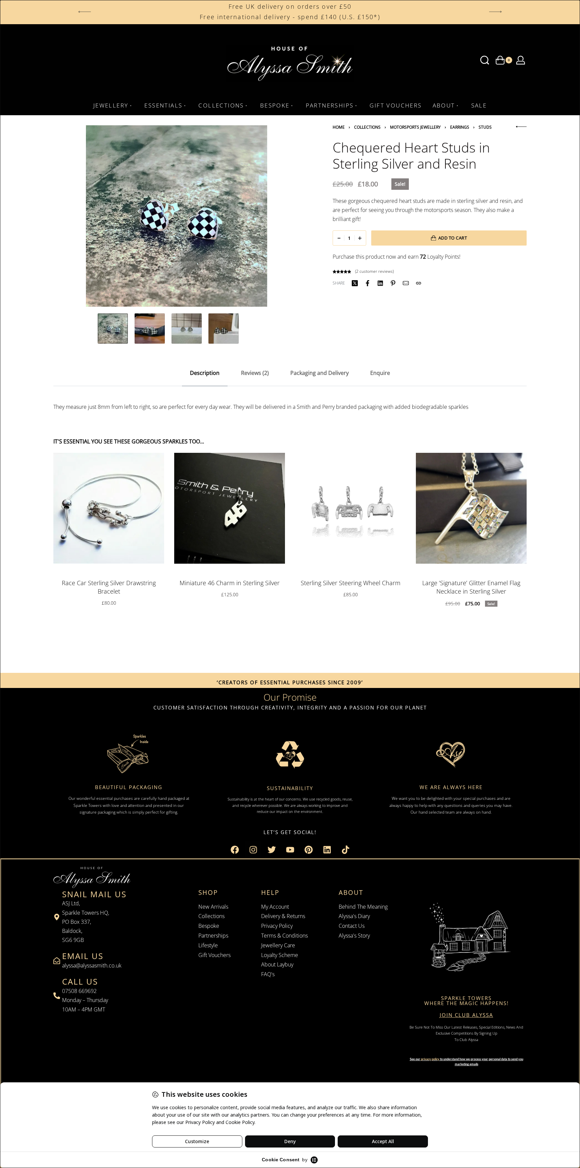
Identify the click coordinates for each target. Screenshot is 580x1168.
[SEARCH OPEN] (484, 60)
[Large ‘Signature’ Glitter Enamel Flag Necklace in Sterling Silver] (471, 508)
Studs (485, 127)
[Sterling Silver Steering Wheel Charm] (350, 508)
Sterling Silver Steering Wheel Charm (350, 583)
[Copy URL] (419, 283)
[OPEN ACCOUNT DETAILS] (520, 60)
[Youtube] (290, 849)
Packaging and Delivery (319, 373)
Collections (367, 127)
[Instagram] (253, 849)
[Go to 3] (187, 328)
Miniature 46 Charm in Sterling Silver (230, 583)
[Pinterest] (308, 849)
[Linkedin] (327, 849)
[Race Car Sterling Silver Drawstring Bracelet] (108, 508)
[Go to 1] (113, 328)
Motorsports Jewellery (415, 127)
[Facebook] (234, 849)
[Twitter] (271, 849)
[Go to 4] (223, 328)
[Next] (281, 216)
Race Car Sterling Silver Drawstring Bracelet (109, 587)
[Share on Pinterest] (393, 283)
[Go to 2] (150, 328)
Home (339, 127)
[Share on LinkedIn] (380, 283)
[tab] (204, 373)
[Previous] (71, 216)
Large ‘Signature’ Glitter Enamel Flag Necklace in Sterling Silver (471, 587)
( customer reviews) (374, 271)
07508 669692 (79, 991)
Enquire (380, 373)
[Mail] (406, 283)
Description (205, 373)
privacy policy (430, 1059)
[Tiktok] (345, 849)
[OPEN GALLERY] (176, 216)
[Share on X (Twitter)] (355, 283)
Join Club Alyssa (466, 1014)
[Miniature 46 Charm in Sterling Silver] (229, 508)
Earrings (459, 127)
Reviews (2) (255, 373)
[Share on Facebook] (368, 283)
